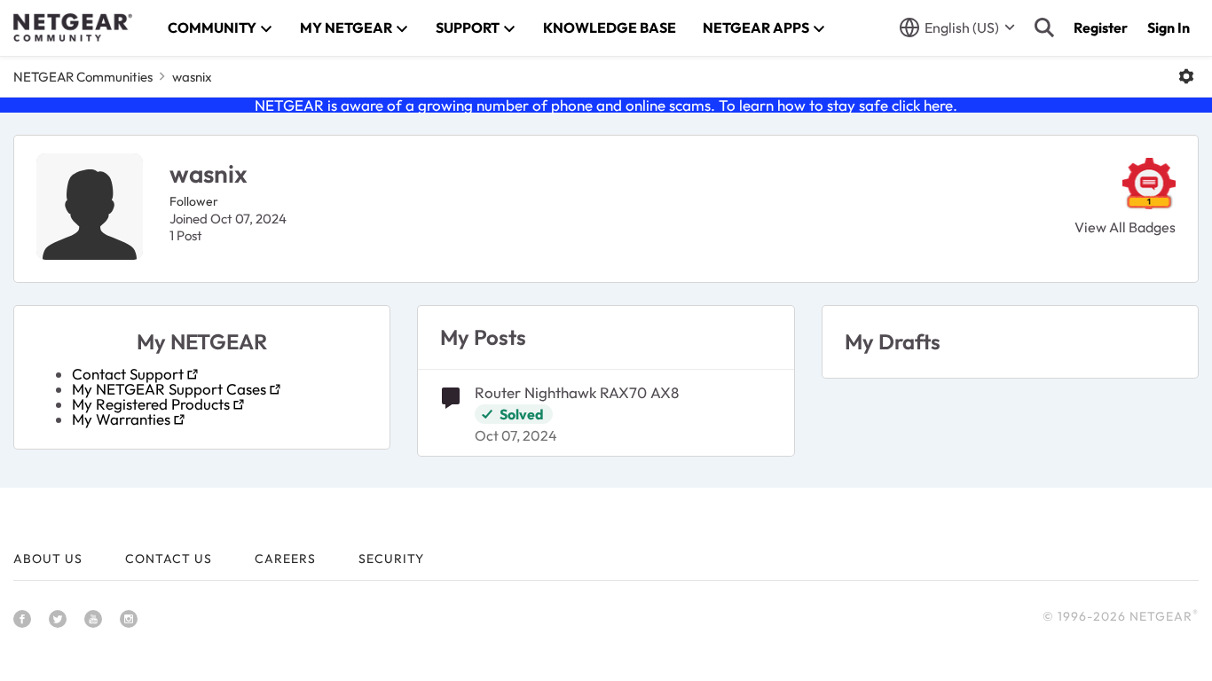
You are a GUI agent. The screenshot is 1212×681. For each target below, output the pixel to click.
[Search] (1044, 27)
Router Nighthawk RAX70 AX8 (577, 392)
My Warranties (121, 419)
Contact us (168, 559)
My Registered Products (151, 404)
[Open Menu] (1186, 76)
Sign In (1168, 27)
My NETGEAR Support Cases (169, 389)
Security (391, 559)
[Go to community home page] (72, 27)
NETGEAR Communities (83, 76)
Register (1101, 27)
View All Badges (1125, 227)
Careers (285, 559)
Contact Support (128, 373)
